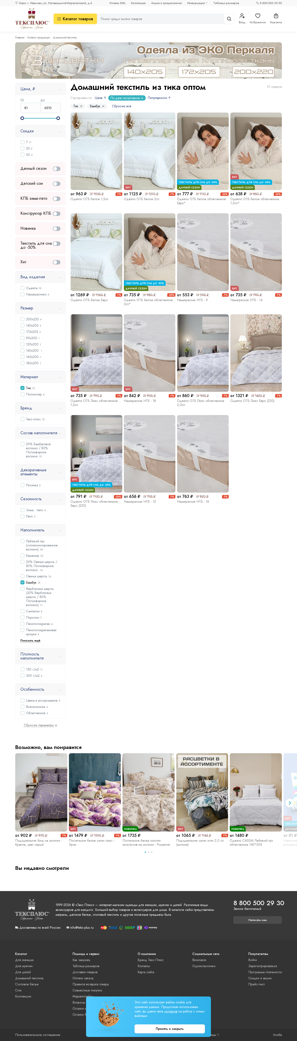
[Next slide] (289, 803)
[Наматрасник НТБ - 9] (203, 252)
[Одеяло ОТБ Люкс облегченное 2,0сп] (203, 353)
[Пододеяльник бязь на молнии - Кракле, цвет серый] (41, 792)
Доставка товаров (85, 972)
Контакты (144, 966)
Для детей (23, 972)
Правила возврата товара (91, 984)
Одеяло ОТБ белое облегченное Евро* (201, 201)
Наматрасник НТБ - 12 (140, 501)
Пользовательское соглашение (37, 1035)
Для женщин (24, 960)
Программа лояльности (265, 972)
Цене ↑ (100, 98)
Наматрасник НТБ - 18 (140, 400)
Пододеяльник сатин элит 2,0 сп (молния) (200, 842)
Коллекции (138, 3)
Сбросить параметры (39, 725)
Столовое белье (27, 984)
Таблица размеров (226, 3)
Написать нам (258, 920)
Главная (19, 37)
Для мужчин (24, 966)
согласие (171, 1011)
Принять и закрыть (170, 1028)
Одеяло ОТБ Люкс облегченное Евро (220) (94, 503)
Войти (252, 960)
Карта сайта (146, 972)
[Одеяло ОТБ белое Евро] (96, 252)
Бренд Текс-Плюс (151, 960)
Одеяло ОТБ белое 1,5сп (89, 199)
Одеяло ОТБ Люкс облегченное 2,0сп (200, 402)
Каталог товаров (78, 19)
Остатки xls (80, 1008)
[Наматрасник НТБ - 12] (150, 454)
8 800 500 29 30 (271, 3)
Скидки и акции (260, 978)
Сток (18, 990)
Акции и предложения (166, 3)
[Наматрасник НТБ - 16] (203, 454)
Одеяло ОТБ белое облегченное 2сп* (148, 302)
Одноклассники (203, 966)
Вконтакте (199, 960)
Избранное (258, 22)
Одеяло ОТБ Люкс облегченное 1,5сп (94, 402)
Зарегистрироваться (262, 966)
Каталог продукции (38, 37)
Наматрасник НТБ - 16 (193, 501)
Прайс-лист (256, 984)
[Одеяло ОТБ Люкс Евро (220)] (256, 353)
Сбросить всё (121, 106)
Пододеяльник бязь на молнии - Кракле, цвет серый (38, 842)
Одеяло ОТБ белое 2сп (141, 199)
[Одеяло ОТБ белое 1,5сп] (96, 151)
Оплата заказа (83, 978)
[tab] (145, 852)
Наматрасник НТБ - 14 (246, 300)
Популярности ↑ (159, 98)
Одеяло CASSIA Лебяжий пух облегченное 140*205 (251, 842)
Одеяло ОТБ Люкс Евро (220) (252, 400)
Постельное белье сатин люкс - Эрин (92, 842)
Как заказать (81, 960)
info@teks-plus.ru (82, 928)
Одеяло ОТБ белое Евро (89, 300)
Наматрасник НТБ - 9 (192, 300)
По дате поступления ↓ (126, 98)
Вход (242, 22)
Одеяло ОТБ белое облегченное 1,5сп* (254, 201)
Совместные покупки (87, 990)
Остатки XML (117, 3)
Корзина (276, 22)
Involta (277, 1035)
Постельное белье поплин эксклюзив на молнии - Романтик (146, 842)
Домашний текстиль (29, 978)
